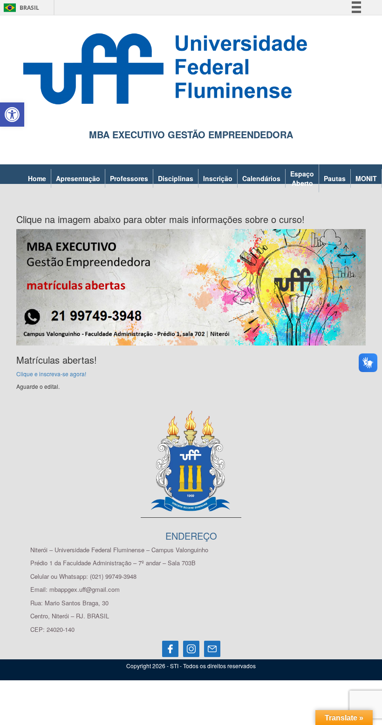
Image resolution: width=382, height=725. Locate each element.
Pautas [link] (335, 178)
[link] (12, 114)
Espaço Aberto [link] (302, 178)
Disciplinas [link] (175, 178)
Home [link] (37, 178)
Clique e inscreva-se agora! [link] (51, 374)
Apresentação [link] (78, 178)
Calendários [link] (261, 178)
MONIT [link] (366, 178)
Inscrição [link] (217, 178)
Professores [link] (129, 178)
